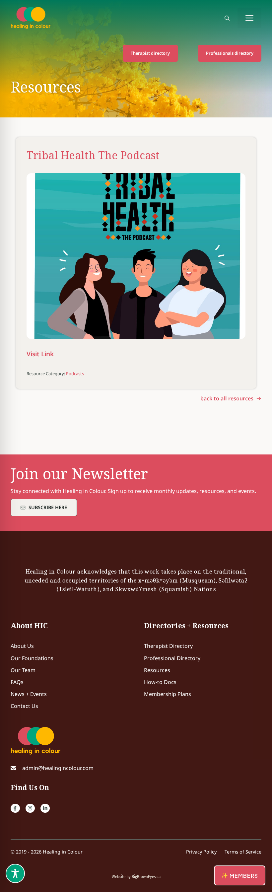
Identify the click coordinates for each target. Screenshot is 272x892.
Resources (157, 670)
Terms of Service (243, 852)
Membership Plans (167, 694)
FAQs (17, 682)
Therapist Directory (168, 646)
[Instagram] (30, 808)
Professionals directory (229, 53)
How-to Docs (160, 682)
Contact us (24, 706)
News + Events (29, 694)
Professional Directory (172, 658)
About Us (22, 646)
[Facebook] (15, 808)
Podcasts (75, 374)
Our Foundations (32, 658)
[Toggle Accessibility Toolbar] (15, 873)
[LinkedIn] (45, 808)
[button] (227, 18)
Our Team (23, 670)
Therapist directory (150, 53)
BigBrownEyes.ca (146, 876)
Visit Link (40, 353)
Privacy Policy (201, 852)
